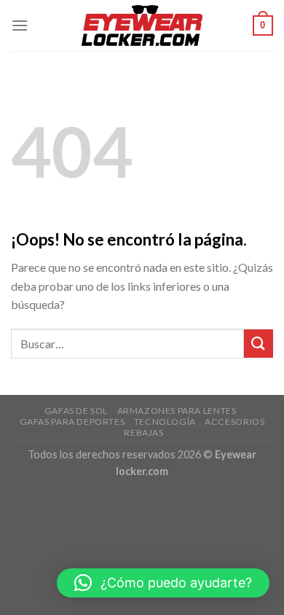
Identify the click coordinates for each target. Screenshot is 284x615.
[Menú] (19, 25)
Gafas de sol (76, 410)
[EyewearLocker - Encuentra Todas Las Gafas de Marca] (142, 25)
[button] (163, 583)
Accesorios (234, 421)
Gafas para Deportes (72, 421)
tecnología (165, 421)
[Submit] (258, 343)
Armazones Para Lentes (177, 410)
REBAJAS (143, 432)
